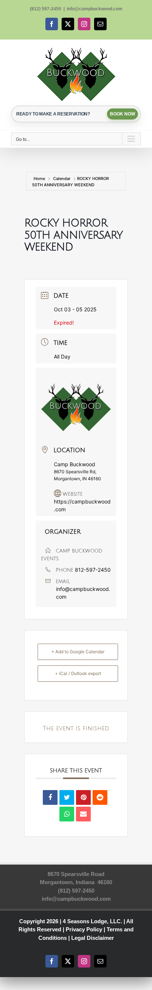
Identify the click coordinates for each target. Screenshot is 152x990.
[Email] (83, 814)
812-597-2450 (93, 570)
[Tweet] (66, 797)
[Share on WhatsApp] (66, 814)
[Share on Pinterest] (83, 797)
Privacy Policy (84, 929)
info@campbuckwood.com (94, 8)
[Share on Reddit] (100, 797)
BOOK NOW (122, 114)
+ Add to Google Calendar (77, 651)
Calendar (61, 178)
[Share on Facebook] (50, 797)
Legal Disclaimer (92, 938)
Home (40, 178)
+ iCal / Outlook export (78, 673)
